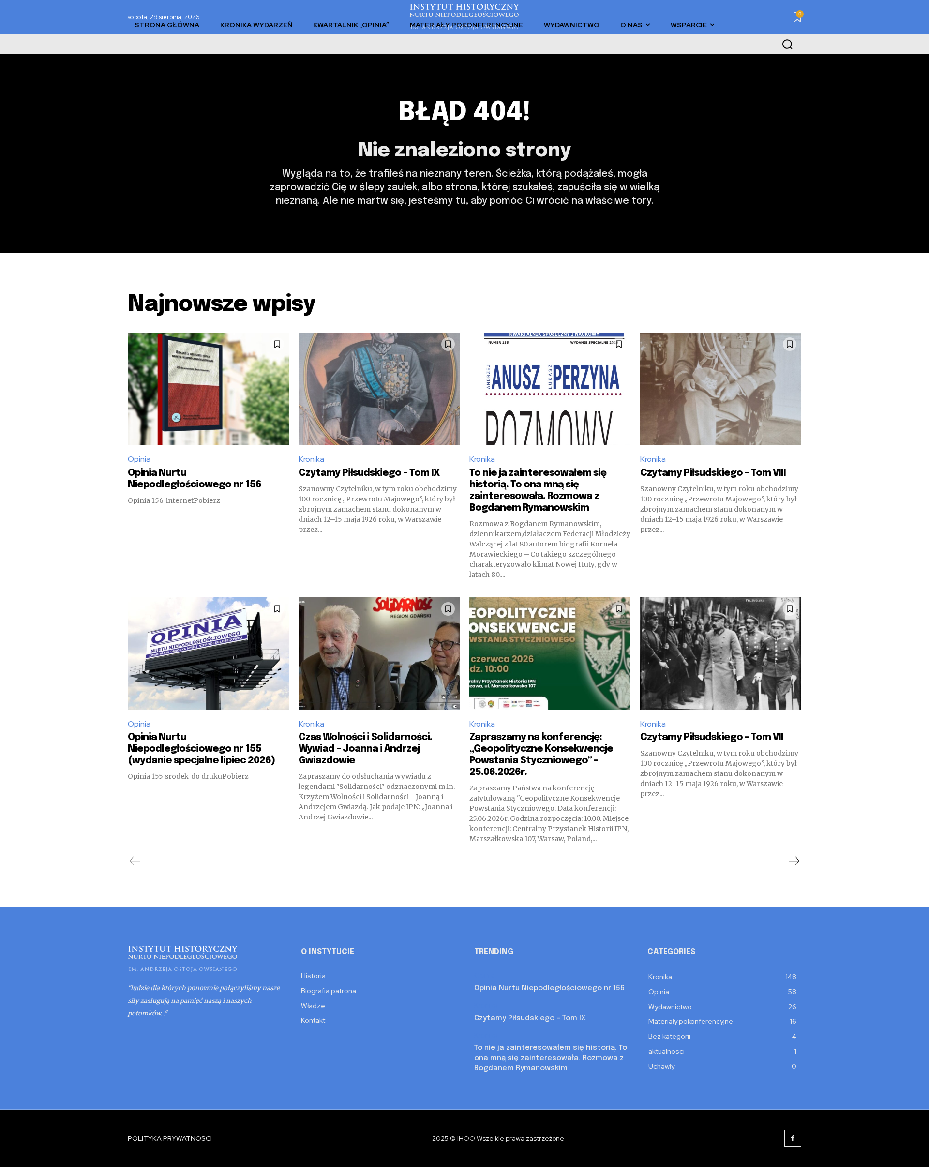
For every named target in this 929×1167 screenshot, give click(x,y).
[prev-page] (135, 861)
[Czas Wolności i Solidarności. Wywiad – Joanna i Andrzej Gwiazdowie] (379, 653)
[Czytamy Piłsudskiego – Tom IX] (379, 389)
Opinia (139, 459)
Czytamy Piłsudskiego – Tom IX (369, 473)
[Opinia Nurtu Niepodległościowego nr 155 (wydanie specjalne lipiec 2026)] (208, 653)
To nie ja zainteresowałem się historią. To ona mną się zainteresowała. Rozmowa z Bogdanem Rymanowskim (550, 1058)
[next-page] (793, 861)
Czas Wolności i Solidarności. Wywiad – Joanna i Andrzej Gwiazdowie (365, 749)
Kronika (311, 459)
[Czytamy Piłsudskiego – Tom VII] (720, 653)
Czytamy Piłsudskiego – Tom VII (711, 737)
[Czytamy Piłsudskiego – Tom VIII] (720, 389)
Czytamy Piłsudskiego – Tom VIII (713, 473)
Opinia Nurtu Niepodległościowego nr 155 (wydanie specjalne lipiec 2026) (201, 749)
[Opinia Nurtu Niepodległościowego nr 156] (208, 389)
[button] (787, 44)
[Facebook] (792, 1138)
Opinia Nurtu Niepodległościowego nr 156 (549, 988)
